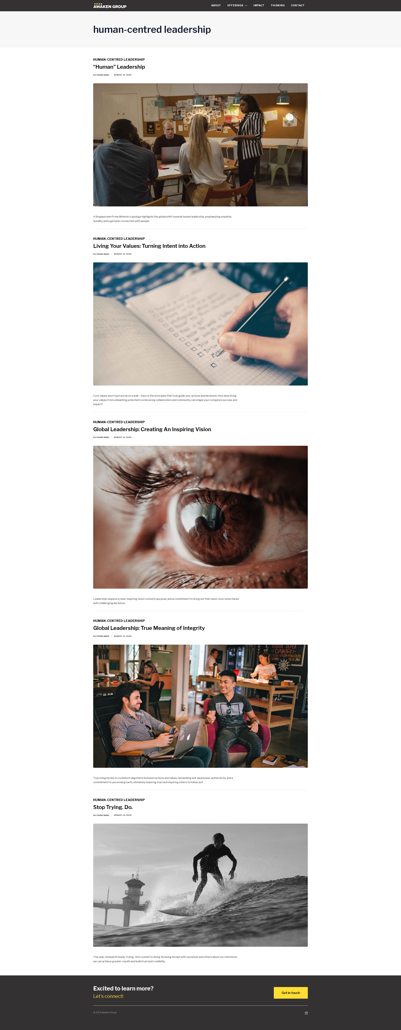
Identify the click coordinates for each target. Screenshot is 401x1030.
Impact (258, 5)
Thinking (278, 5)
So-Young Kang (101, 75)
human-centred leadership (119, 59)
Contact (298, 5)
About (216, 5)
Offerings (235, 5)
